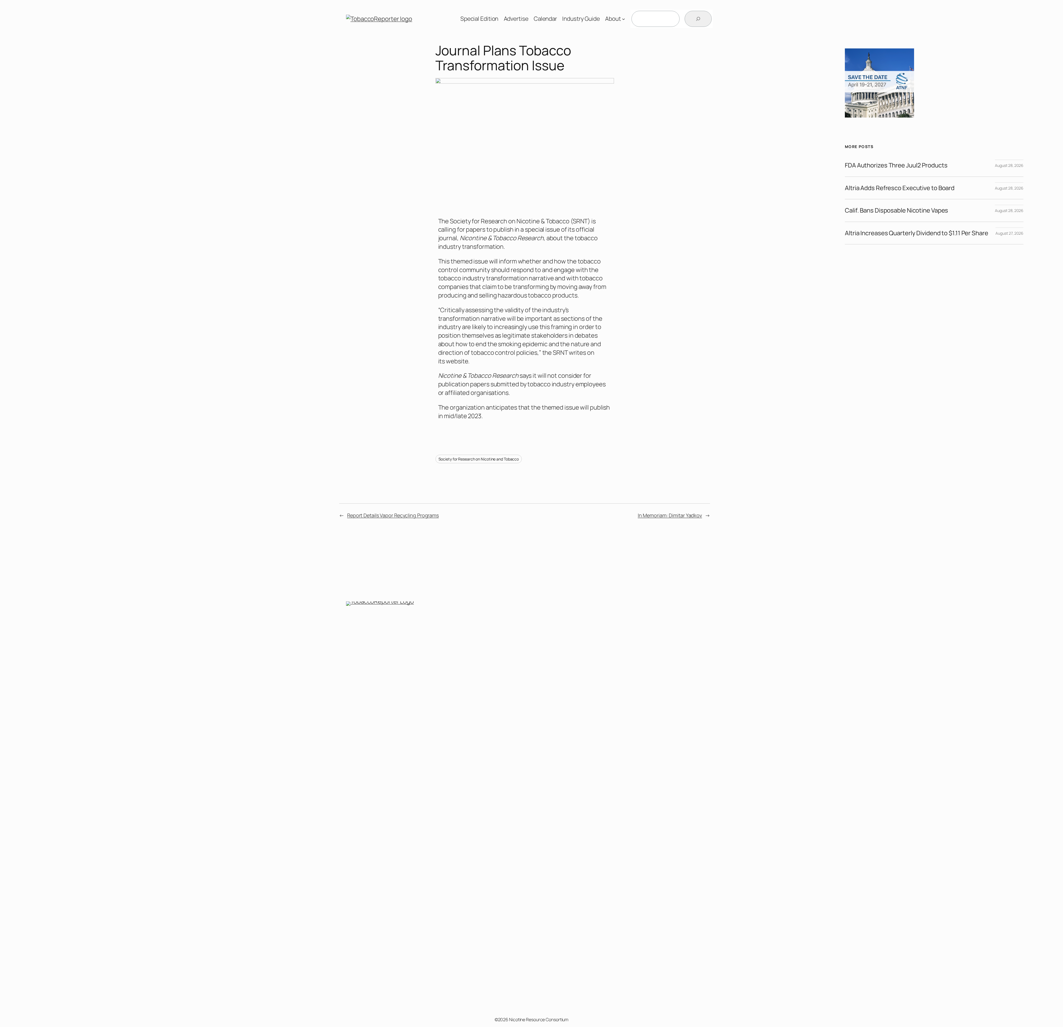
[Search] (698, 19)
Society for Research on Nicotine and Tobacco (478, 459)
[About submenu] (623, 18)
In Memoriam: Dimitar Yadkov (670, 515)
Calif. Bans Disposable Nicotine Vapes (896, 210)
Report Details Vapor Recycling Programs (393, 515)
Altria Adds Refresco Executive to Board (899, 188)
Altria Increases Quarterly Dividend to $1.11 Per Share (916, 233)
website (457, 361)
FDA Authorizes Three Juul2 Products (896, 165)
